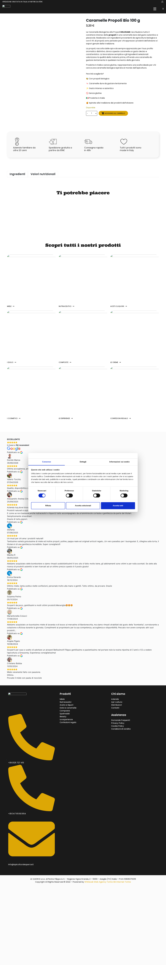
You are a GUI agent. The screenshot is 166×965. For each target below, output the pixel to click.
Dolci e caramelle (68, 707)
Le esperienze (66, 719)
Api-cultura (116, 702)
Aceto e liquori (66, 705)
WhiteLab (88, 882)
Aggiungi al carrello (115, 113)
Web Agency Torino (103, 882)
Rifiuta (48, 506)
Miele (62, 699)
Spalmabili (65, 713)
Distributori (116, 705)
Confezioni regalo (68, 722)
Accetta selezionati (83, 506)
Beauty (63, 716)
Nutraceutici (65, 702)
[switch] (69, 496)
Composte (65, 710)
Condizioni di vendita (121, 729)
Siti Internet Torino (122, 882)
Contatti (115, 707)
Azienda (115, 699)
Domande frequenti (120, 720)
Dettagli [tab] (83, 462)
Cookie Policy (117, 726)
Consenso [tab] (46, 462)
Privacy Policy (117, 723)
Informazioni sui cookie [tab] (119, 462)
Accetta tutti (118, 506)
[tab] (17, 174)
